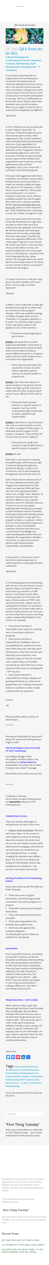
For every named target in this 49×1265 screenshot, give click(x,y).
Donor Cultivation (32, 60)
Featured (10, 63)
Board (26, 1066)
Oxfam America (28, 762)
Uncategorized (28, 66)
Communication (14, 60)
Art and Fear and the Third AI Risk (20, 1240)
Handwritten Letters (16, 816)
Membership (22, 63)
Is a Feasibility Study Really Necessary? (23, 1245)
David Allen (12, 1073)
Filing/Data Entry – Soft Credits (22, 999)
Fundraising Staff (16, 1079)
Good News (12, 948)
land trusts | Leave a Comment (23, 1082)
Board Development (18, 57)
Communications (29, 1069)
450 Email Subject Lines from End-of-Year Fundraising (23, 749)
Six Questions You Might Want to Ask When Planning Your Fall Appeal (22, 1250)
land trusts (33, 1079)
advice (18, 1066)
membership (13, 1086)
